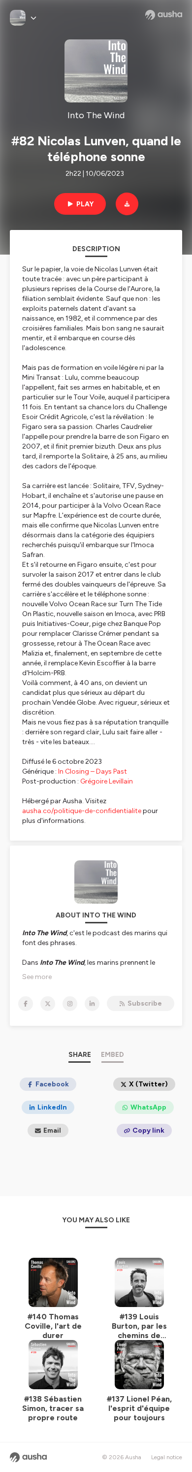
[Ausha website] (163, 15)
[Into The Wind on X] (47, 1003)
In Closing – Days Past (92, 771)
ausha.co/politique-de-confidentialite (81, 811)
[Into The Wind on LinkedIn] (92, 1003)
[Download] (127, 204)
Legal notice (166, 1457)
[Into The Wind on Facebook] (25, 1003)
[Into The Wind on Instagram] (70, 1003)
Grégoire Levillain (106, 781)
